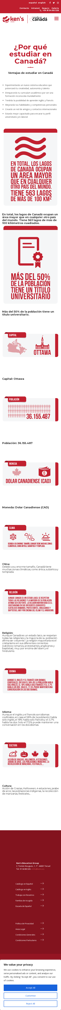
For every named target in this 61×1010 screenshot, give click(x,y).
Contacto (24, 8)
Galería (55, 8)
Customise (30, 995)
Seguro (45, 8)
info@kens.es (38, 869)
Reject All (30, 1003)
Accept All (30, 987)
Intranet (35, 8)
